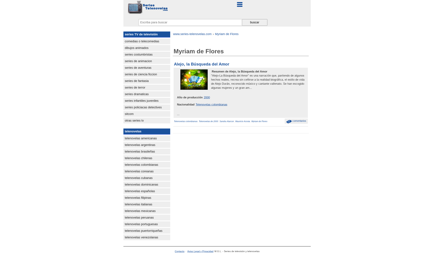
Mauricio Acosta (242, 121)
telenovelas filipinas (138, 197)
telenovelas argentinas (140, 145)
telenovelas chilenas (138, 158)
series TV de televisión (141, 34)
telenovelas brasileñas (140, 151)
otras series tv (134, 120)
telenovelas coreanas (139, 171)
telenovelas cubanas (139, 178)
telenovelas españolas (140, 191)
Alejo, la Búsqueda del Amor (201, 64)
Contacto (179, 251)
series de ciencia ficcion (141, 74)
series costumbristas (139, 54)
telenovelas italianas (138, 204)
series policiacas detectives (143, 107)
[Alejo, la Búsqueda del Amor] (211, 71)
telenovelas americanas (141, 138)
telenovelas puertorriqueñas (143, 230)
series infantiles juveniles (142, 100)
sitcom (129, 114)
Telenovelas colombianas (211, 104)
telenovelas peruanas (139, 217)
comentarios (297, 120)
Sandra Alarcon (227, 121)
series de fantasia (137, 81)
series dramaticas (137, 94)
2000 (207, 97)
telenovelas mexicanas (140, 211)
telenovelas (133, 131)
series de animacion (138, 61)
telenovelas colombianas (141, 164)
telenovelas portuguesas (141, 224)
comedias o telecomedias (142, 41)
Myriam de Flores (259, 121)
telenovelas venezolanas (141, 237)
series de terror (135, 87)
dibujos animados (137, 48)
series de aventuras (138, 67)
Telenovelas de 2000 (208, 121)
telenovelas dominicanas (141, 184)
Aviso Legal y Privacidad (200, 251)
